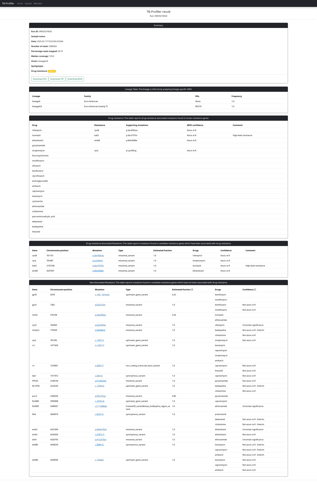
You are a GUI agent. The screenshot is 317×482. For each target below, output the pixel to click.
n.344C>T (99, 365)
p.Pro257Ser (100, 439)
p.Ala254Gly (100, 315)
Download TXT (57, 79)
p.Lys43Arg (97, 260)
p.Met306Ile (98, 270)
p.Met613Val (101, 429)
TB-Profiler (8, 3)
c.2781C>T (99, 434)
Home (20, 3)
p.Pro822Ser (100, 380)
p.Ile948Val (100, 330)
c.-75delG (99, 459)
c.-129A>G (99, 386)
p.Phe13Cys (100, 396)
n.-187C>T (99, 345)
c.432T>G (99, 414)
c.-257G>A (99, 401)
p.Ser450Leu (98, 255)
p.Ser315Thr (98, 265)
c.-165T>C (99, 340)
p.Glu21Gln (100, 304)
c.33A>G (99, 375)
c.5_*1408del (101, 406)
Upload (28, 3)
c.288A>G (99, 444)
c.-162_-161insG (102, 294)
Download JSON (74, 79)
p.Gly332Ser (100, 325)
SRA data (38, 3)
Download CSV (40, 79)
